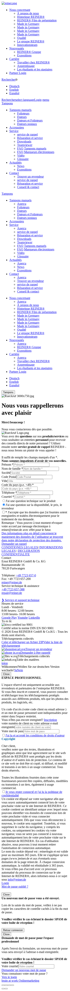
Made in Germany (28, 24)
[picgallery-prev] (3, 988)
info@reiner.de (17, 879)
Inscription (50, 719)
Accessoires (16, 127)
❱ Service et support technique (20, 600)
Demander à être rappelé (35, 652)
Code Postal (9, 476)
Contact (14, 173)
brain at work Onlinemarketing (20, 980)
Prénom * (7, 464)
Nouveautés (16, 48)
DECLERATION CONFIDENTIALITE (21, 552)
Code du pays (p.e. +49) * (18, 484)
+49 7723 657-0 (26, 575)
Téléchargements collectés (34, 656)
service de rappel (27, 134)
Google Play (9, 617)
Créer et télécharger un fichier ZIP (22, 642)
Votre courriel (10, 966)
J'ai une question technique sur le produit (30, 501)
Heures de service (12, 603)
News (20, 166)
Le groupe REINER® (30, 41)
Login (38, 99)
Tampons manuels (20, 110)
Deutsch (14, 86)
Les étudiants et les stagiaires (34, 69)
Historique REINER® (31, 16)
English (14, 89)
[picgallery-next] (6, 988)
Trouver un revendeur (30, 176)
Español (14, 93)
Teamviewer (24, 145)
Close (6, 674)
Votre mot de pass (12, 731)
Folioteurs (23, 113)
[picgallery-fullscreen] (9, 985)
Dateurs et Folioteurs (30, 120)
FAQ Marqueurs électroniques (35, 152)
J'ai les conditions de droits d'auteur (35, 735)
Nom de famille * (12, 468)
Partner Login (17, 73)
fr (14, 86)
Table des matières (28, 659)
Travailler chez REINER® (33, 62)
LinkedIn (34, 617)
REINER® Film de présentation (37, 20)
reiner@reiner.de (12, 582)
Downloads (24, 141)
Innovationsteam (27, 45)
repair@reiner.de (12, 593)
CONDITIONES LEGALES (20, 547)
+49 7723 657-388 (13, 589)
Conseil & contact (28, 187)
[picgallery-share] (6, 985)
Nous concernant (19, 9)
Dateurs (22, 117)
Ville (4, 481)
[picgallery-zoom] (12, 985)
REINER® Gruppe (29, 52)
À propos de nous (28, 13)
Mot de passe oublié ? (15, 886)
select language (25, 99)
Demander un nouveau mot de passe (24, 970)
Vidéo (20, 155)
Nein (20, 670)
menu (45, 99)
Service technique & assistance (20, 586)
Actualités (15, 162)
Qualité (21, 38)
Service (13, 131)
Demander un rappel (14, 543)
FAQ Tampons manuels (31, 148)
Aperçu (21, 203)
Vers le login (9, 977)
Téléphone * (9, 492)
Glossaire (23, 159)
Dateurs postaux (27, 124)
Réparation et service (30, 138)
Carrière (14, 59)
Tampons (7, 103)
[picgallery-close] (3, 985)
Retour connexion (13, 930)
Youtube (23, 617)
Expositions (24, 55)
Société (6, 472)
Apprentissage (26, 66)
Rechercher (9, 79)
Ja (15, 670)
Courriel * (8, 496)
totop (5, 663)
